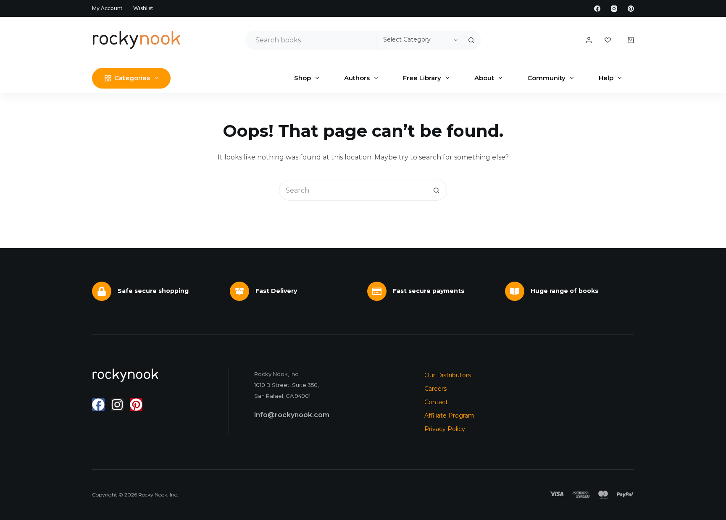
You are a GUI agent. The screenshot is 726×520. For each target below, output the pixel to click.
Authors (357, 78)
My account (107, 8)
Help (606, 78)
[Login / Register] (589, 40)
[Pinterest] (631, 8)
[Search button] (471, 40)
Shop (302, 78)
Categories (132, 78)
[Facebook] (597, 8)
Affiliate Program (449, 415)
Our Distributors (447, 375)
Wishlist (143, 8)
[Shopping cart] (631, 40)
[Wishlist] (608, 40)
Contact (436, 402)
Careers (435, 388)
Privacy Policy (444, 429)
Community (546, 78)
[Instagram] (614, 8)
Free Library (422, 78)
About (484, 78)
